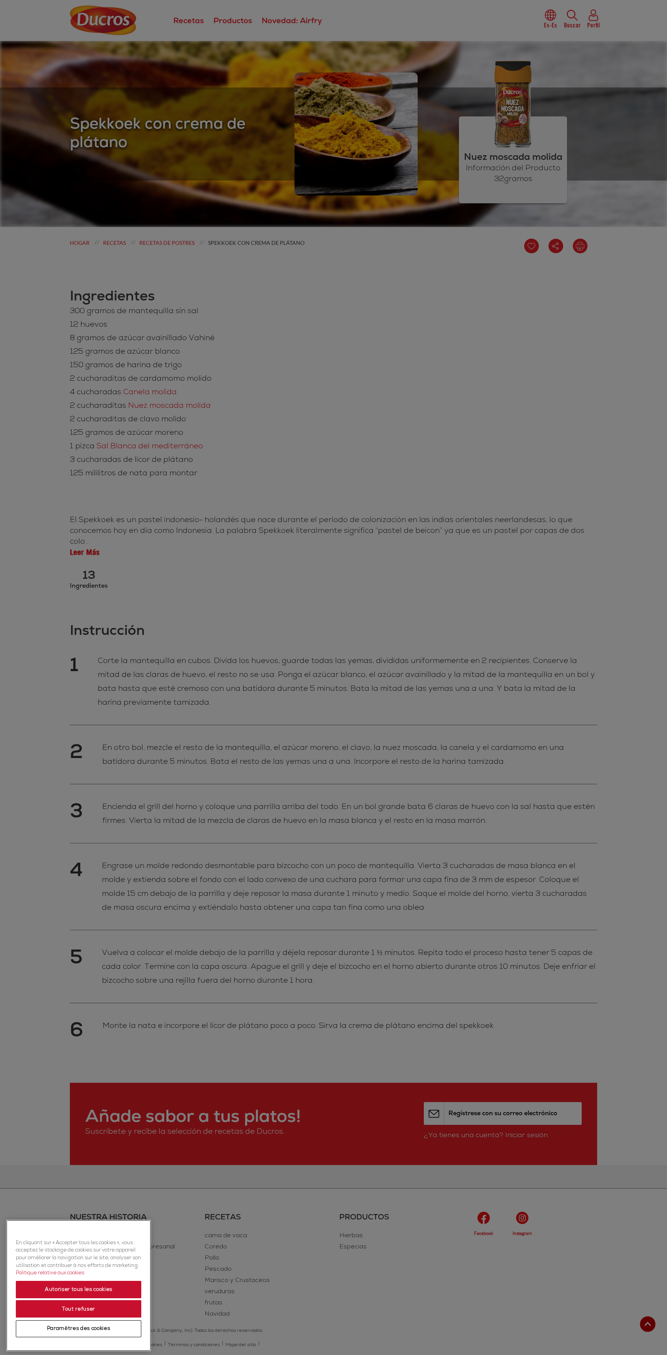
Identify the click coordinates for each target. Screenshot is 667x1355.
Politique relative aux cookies (50, 1273)
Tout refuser (78, 1309)
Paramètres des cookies (78, 1329)
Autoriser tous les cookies (78, 1290)
